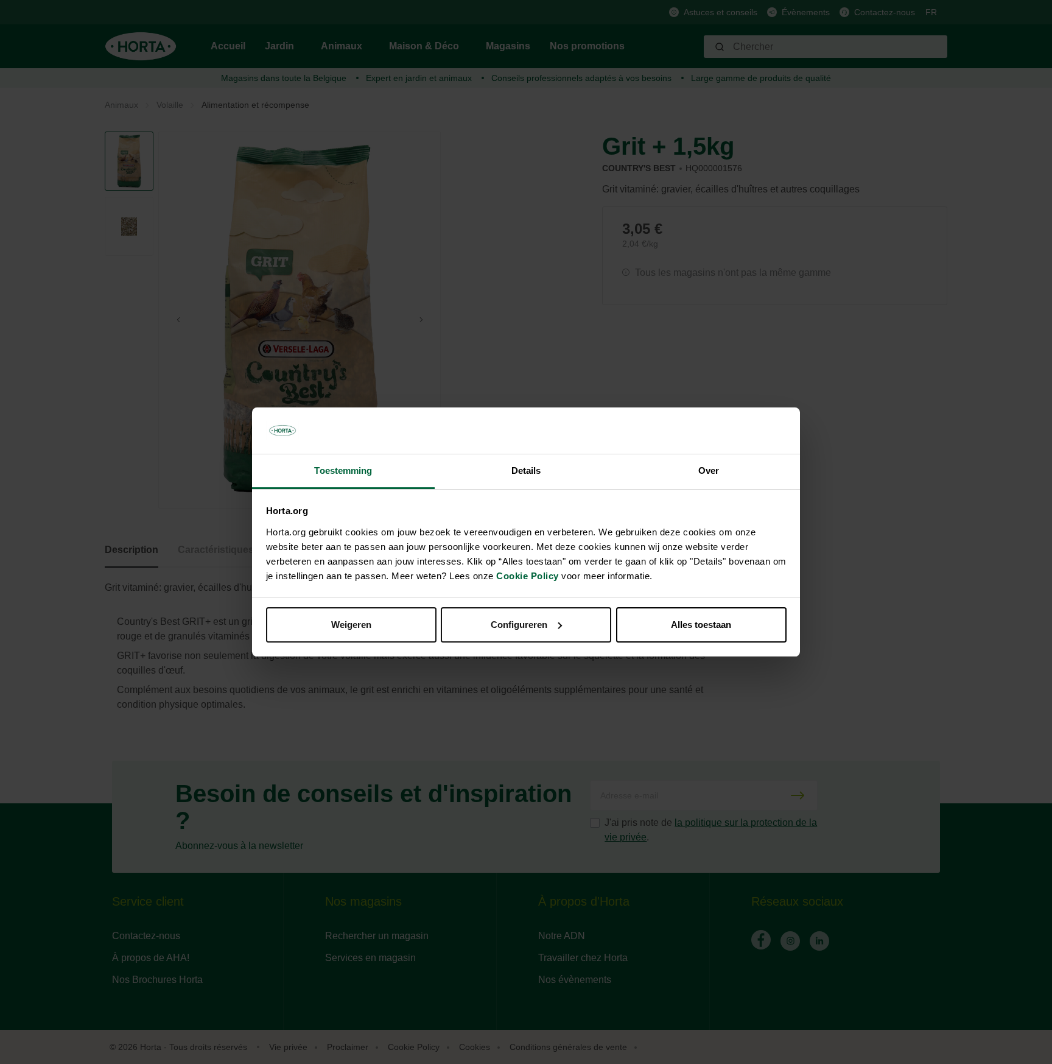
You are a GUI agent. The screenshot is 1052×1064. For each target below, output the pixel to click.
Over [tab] (708, 470)
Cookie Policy (527, 576)
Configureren (519, 624)
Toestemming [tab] (343, 470)
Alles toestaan (701, 624)
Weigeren (351, 624)
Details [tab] (526, 470)
